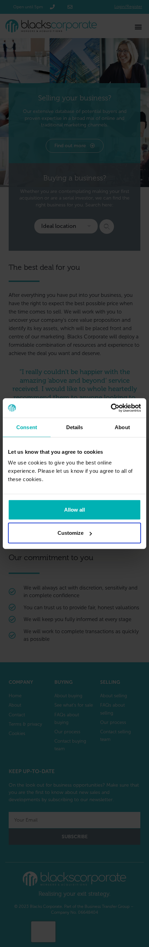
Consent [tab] (26, 427)
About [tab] (122, 427)
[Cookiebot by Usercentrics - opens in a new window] (110, 408)
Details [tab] (74, 427)
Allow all (74, 510)
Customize (71, 533)
